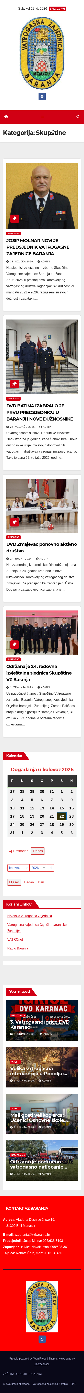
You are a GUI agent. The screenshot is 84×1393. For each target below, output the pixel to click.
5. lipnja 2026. (25, 1080)
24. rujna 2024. (21, 558)
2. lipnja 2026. (25, 1127)
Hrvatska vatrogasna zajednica (29, 916)
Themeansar (41, 1363)
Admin (45, 261)
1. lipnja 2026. (25, 1173)
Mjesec (14, 882)
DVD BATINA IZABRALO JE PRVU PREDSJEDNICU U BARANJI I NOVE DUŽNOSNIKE (39, 412)
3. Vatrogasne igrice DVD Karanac (40, 1024)
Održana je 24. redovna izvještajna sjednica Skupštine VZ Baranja (39, 673)
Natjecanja (18, 1015)
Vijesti (15, 1062)
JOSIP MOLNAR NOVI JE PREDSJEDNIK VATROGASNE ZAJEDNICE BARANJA (37, 247)
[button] (78, 116)
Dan (41, 882)
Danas (38, 851)
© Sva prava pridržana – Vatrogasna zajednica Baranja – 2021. (40, 1383)
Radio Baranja (17, 948)
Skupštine (13, 233)
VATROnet (15, 939)
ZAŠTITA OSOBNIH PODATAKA (22, 1374)
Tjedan (29, 882)
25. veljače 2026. (23, 426)
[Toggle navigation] (42, 117)
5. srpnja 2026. (25, 1034)
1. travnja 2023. (22, 687)
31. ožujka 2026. (22, 261)
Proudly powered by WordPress (28, 1358)
